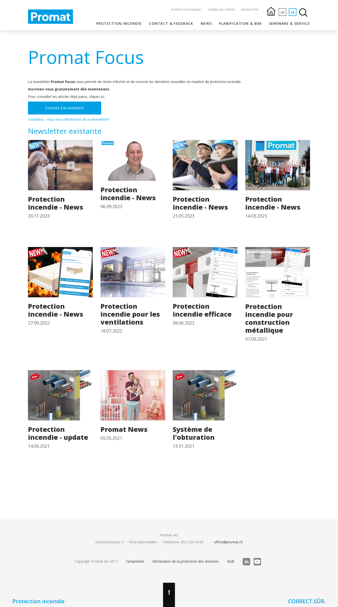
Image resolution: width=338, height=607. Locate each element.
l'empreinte (135, 561)
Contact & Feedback (171, 23)
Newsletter (249, 9)
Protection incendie (119, 23)
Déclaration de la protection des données (185, 561)
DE (283, 12)
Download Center (221, 9)
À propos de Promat (186, 9)
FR (292, 12)
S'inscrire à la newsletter (64, 108)
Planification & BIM (240, 23)
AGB (230, 561)
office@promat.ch (228, 542)
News (206, 23)
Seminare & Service (289, 23)
